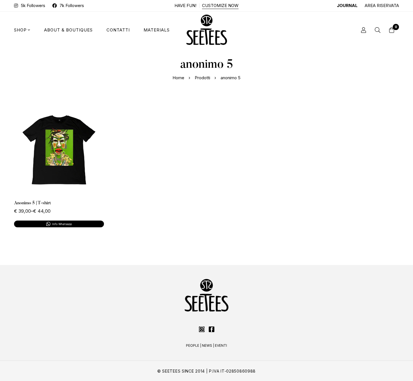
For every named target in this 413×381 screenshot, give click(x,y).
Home (178, 77)
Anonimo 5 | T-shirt (32, 203)
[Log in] (364, 30)
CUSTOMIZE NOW (220, 5)
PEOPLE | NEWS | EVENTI (206, 345)
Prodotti (202, 77)
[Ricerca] (378, 30)
